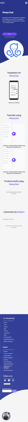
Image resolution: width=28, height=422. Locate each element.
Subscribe (14, 390)
